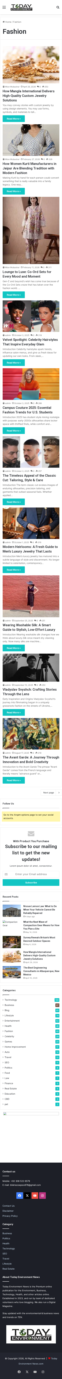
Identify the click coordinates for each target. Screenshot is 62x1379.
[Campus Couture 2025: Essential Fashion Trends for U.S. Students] (31, 384)
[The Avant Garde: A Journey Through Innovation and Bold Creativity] (31, 734)
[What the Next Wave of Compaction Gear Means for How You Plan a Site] (12, 926)
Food (7, 1073)
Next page (48, 792)
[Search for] (58, 8)
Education (10, 1093)
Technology (11, 1000)
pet (6, 1104)
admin (8, 335)
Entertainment (12, 1020)
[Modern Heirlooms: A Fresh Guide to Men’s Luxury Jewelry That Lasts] (31, 523)
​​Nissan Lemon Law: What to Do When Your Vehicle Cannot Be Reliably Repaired (40, 909)
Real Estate (11, 1088)
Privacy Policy (10, 1216)
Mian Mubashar (12, 86)
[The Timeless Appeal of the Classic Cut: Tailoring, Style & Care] (31, 452)
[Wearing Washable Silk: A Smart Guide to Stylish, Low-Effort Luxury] (31, 596)
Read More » (14, 118)
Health (8, 1026)
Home (8, 22)
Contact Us (8, 1206)
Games (8, 1041)
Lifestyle (9, 1015)
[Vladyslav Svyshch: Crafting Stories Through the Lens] (31, 668)
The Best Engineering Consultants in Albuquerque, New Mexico (41, 971)
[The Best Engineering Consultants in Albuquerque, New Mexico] (12, 972)
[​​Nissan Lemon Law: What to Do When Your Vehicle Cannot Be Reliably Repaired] (12, 911)
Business (9, 1005)
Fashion (9, 1031)
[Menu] (4, 8)
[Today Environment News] (21, 7)
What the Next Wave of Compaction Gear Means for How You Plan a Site (41, 925)
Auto (7, 1052)
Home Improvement (15, 1047)
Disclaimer (8, 1211)
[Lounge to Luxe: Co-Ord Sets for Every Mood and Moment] (31, 230)
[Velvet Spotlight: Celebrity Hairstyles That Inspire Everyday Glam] (31, 316)
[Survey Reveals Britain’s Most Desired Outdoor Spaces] (12, 942)
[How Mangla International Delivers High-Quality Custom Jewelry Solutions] (31, 64)
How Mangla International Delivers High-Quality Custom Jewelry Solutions (29, 95)
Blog (7, 1010)
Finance (9, 1083)
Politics (8, 1067)
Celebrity (9, 1036)
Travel (8, 1057)
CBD (7, 1099)
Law (7, 1078)
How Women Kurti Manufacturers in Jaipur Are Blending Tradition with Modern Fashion (29, 168)
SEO (7, 1062)
